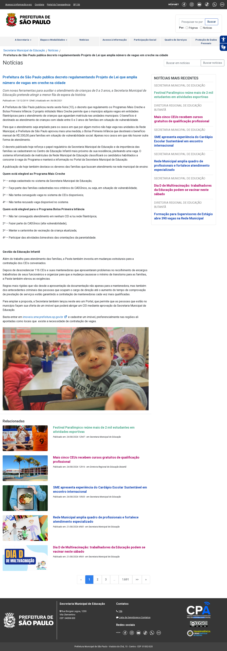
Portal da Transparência (58, 4)
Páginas (193, 28)
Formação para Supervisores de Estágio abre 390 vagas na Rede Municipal (183, 216)
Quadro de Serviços (176, 39)
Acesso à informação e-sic (18, 4)
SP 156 (76, 4)
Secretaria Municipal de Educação (24, 50)
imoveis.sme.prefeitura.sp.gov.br (45, 317)
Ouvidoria (39, 4)
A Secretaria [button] (22, 39)
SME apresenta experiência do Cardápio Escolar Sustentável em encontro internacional (183, 141)
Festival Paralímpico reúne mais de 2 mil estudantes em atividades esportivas (183, 95)
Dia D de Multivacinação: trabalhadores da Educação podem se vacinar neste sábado (183, 190)
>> (137, 579)
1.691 (125, 579)
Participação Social (145, 39)
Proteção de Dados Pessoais (206, 41)
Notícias (207, 28)
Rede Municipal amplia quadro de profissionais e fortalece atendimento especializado (182, 165)
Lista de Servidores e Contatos (134, 617)
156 (120, 611)
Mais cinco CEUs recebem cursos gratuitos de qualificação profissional (181, 119)
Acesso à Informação (115, 39)
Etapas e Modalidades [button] (52, 39)
